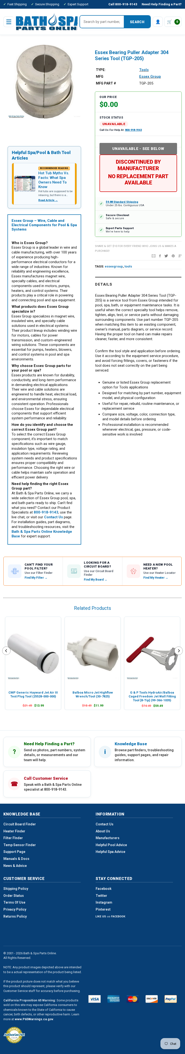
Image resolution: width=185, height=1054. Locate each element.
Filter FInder (13, 838)
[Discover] (151, 999)
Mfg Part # (106, 83)
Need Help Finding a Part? (162, 4)
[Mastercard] (132, 999)
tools (128, 266)
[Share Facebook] (160, 255)
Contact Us (104, 824)
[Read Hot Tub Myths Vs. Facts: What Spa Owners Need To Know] (24, 184)
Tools (144, 70)
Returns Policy (15, 916)
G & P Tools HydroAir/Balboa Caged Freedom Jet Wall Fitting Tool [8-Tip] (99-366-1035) (152, 696)
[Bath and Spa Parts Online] (49, 21)
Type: (101, 70)
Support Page (14, 852)
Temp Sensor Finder (19, 845)
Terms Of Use (14, 902)
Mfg (99, 76)
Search (137, 22)
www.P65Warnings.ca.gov (34, 1019)
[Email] (153, 255)
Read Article (48, 200)
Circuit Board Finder (19, 824)
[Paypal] (171, 999)
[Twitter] (166, 255)
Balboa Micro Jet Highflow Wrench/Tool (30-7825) (93, 694)
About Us (103, 831)
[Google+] (180, 255)
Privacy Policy (14, 909)
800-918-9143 (133, 130)
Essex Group (150, 76)
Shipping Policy (15, 889)
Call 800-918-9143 (122, 4)
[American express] (113, 999)
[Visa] (94, 999)
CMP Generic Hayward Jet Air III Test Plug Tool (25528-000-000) (33, 694)
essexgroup (114, 266)
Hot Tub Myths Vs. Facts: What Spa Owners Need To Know (53, 180)
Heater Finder (14, 831)
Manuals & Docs (16, 859)
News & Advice (15, 866)
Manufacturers (107, 838)
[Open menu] (8, 21)
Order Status (13, 896)
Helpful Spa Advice (110, 852)
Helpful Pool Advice (111, 845)
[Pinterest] (173, 255)
